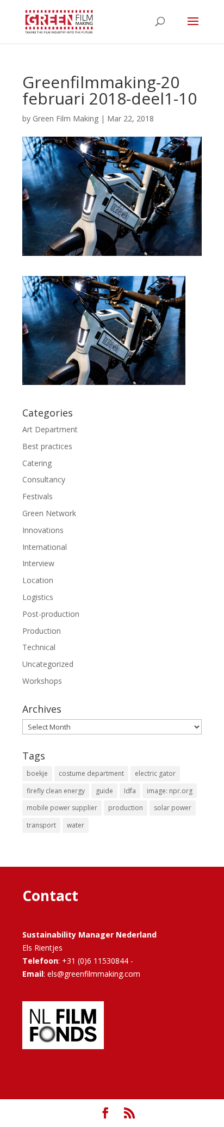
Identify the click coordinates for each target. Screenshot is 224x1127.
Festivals (37, 496)
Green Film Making (65, 118)
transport (41, 825)
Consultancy (43, 479)
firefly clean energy (56, 790)
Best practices (47, 446)
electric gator (155, 773)
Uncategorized (47, 664)
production (125, 807)
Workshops (42, 681)
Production (41, 631)
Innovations (43, 530)
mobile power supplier (62, 807)
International (44, 547)
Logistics (37, 597)
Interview (38, 563)
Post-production (50, 614)
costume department (91, 773)
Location (37, 580)
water (75, 825)
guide (104, 790)
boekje (37, 773)
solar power (172, 807)
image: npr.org (169, 790)
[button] (103, 330)
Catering (37, 463)
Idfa (130, 790)
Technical (38, 647)
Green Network (49, 513)
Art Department (50, 429)
